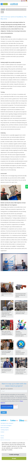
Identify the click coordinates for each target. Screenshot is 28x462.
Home (3, 9)
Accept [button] (14, 458)
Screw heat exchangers (6, 425)
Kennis (2, 437)
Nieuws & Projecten (5, 440)
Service (2, 435)
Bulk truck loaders (5, 427)
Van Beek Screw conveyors (7, 423)
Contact (2, 432)
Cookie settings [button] (14, 454)
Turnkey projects (5, 429)
